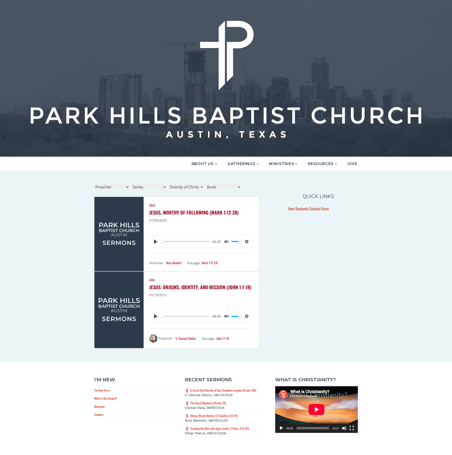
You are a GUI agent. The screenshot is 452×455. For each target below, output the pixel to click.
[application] (316, 409)
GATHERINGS (241, 164)
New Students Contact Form (308, 208)
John (151, 279)
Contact (98, 414)
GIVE (352, 164)
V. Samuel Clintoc (185, 338)
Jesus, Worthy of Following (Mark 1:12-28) (193, 212)
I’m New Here (102, 390)
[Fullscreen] (351, 428)
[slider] (185, 241)
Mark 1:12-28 (210, 262)
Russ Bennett (174, 262)
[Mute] (344, 428)
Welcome (99, 406)
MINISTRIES (281, 164)
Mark (152, 205)
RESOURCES (321, 164)
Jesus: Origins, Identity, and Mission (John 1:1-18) (200, 287)
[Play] (281, 428)
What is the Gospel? (105, 398)
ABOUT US (202, 164)
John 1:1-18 (222, 338)
